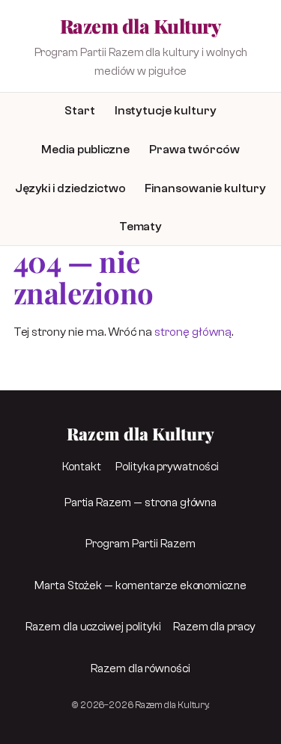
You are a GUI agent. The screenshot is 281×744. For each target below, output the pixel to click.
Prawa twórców (194, 149)
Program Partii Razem (140, 543)
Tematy (141, 227)
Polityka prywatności (167, 466)
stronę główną (192, 332)
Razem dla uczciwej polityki (93, 626)
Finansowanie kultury (205, 188)
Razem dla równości (140, 668)
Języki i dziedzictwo (70, 188)
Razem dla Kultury (140, 25)
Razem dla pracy (214, 626)
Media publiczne (85, 149)
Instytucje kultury (166, 110)
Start (79, 110)
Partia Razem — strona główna (140, 502)
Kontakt (81, 466)
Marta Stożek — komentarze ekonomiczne (140, 585)
